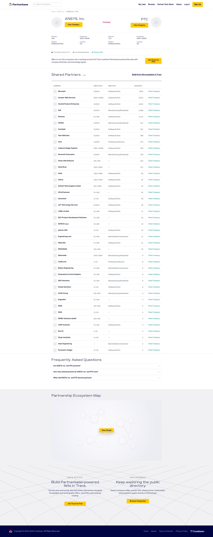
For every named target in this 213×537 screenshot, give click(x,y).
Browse (151, 4)
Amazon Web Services (66, 98)
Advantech (62, 198)
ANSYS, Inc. (61, 11)
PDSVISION (62, 249)
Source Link (98, 52)
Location (82, 42)
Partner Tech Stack (165, 4)
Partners (54, 36)
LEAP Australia (64, 325)
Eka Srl (60, 331)
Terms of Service (166, 531)
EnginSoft (62, 299)
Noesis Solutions (64, 287)
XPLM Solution (64, 192)
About (179, 4)
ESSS (60, 306)
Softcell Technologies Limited (69, 186)
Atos (60, 142)
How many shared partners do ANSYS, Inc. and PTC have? (75, 372)
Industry (54, 42)
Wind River (62, 167)
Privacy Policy (182, 531)
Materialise (62, 255)
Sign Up (197, 4)
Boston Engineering (65, 268)
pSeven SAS (62, 230)
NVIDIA (61, 123)
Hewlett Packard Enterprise (68, 104)
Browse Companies (138, 501)
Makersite (62, 243)
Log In (187, 4)
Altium (60, 180)
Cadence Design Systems (67, 148)
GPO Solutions (63, 281)
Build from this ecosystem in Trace (147, 74)
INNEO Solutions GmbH (67, 318)
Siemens (61, 116)
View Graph (106, 430)
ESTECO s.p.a (63, 224)
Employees (83, 36)
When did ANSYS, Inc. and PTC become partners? (72, 378)
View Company (73, 24)
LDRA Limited (63, 211)
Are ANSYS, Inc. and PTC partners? (66, 366)
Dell (59, 110)
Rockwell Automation (66, 154)
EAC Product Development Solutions (72, 217)
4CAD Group (63, 293)
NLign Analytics (64, 337)
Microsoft (61, 91)
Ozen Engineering (65, 344)
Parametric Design (65, 350)
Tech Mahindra (63, 135)
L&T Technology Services (68, 205)
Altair (60, 173)
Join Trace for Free (153, 61)
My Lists (142, 4)
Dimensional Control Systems (69, 274)
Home (53, 11)
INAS (60, 312)
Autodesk (61, 129)
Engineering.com (64, 236)
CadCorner (62, 262)
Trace (146, 531)
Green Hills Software (66, 161)
